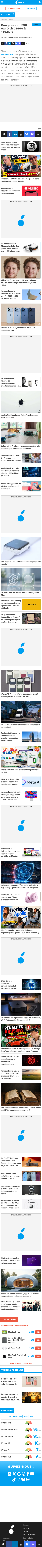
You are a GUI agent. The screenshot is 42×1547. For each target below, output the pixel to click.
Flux (4, 1541)
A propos (26, 1528)
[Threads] (23, 1474)
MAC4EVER (22, 2)
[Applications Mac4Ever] (9, 1474)
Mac (10, 1416)
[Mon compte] (39, 2)
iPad (20, 1416)
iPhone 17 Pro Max (9, 1429)
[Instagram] (18, 1479)
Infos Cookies (28, 1541)
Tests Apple (31, 8)
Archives (6, 1538)
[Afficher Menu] (2, 2)
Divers (11, 19)
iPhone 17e (6, 1423)
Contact (26, 1525)
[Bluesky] (23, 1479)
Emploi (25, 1531)
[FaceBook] (27, 1474)
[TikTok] (14, 1479)
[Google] (19, 1474)
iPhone (15, 1416)
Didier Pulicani (8, 37)
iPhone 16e (6, 1457)
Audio (31, 1416)
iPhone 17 (5, 1443)
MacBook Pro (7, 54)
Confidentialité (28, 1538)
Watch (26, 1416)
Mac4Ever (4, 19)
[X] (14, 1474)
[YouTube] (32, 1474)
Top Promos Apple (13, 8)
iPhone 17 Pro (7, 1436)
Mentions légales (29, 1534)
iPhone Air (5, 1450)
